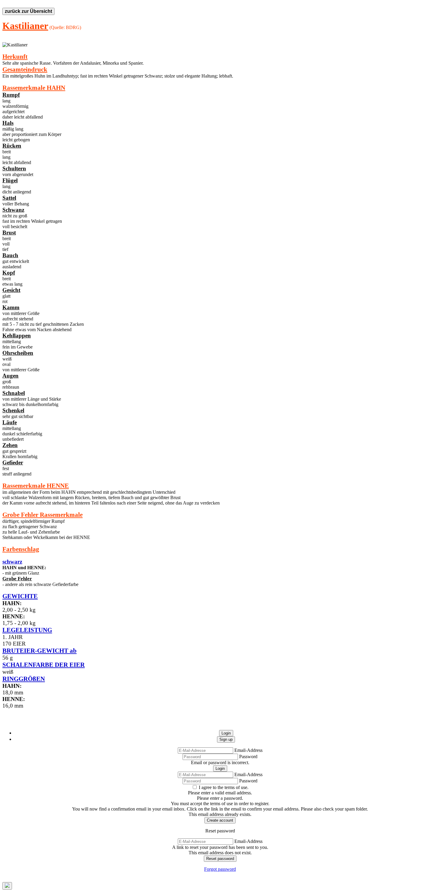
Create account (220, 820)
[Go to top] (7, 886)
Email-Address (248, 750)
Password (248, 756)
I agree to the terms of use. (223, 787)
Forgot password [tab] (220, 869)
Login (220, 768)
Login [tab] (226, 733)
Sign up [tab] (226, 739)
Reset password (220, 858)
